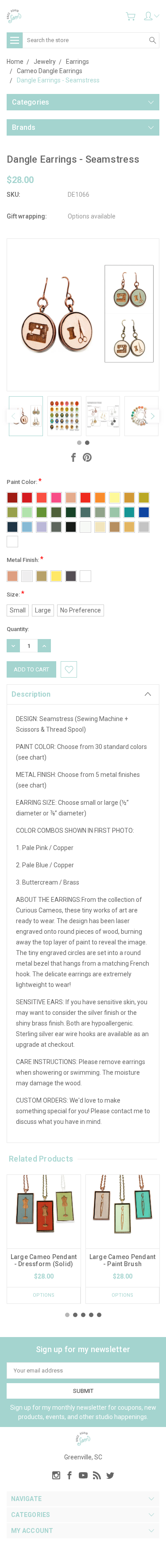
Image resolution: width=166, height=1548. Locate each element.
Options (43, 1295)
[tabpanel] (26, 416)
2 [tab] (87, 443)
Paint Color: (24, 481)
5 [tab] (99, 1315)
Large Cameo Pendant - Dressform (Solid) (44, 1260)
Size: (15, 593)
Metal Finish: (25, 559)
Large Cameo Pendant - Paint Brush (122, 1260)
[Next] (152, 416)
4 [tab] (91, 1315)
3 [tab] (83, 1315)
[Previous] (13, 416)
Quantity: (18, 629)
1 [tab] (79, 443)
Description (31, 694)
